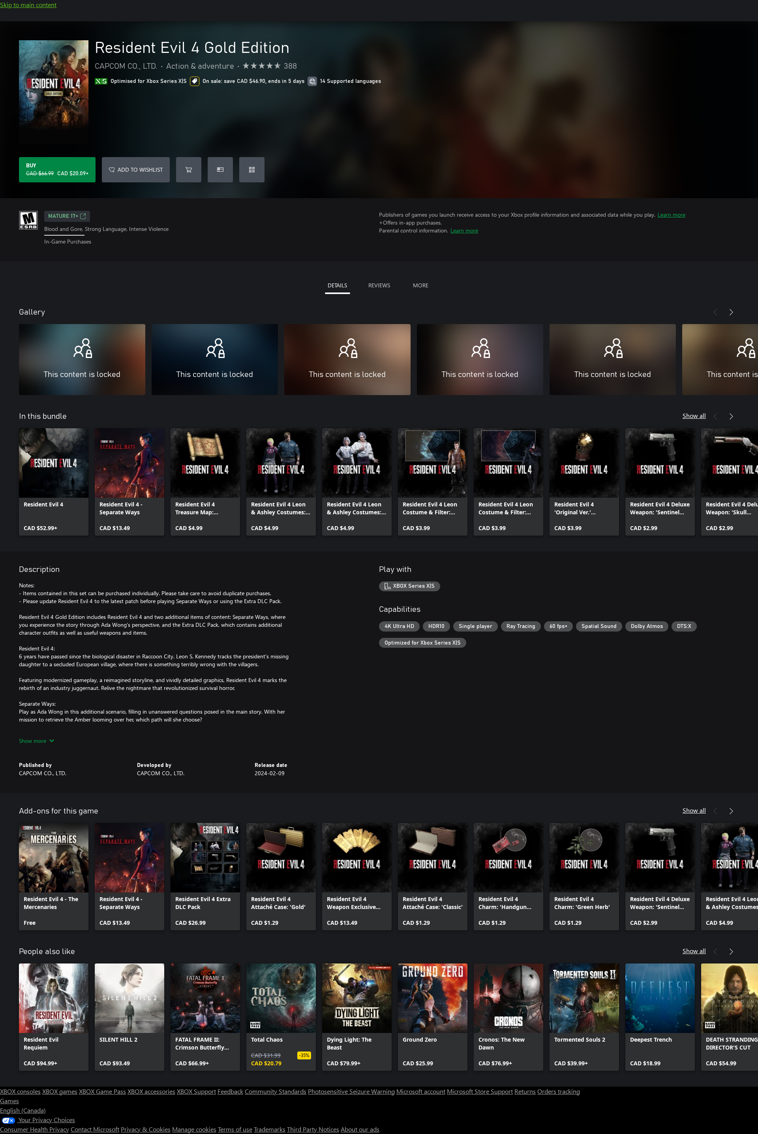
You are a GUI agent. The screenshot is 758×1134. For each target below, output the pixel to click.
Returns (525, 1091)
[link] (53, 482)
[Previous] (715, 312)
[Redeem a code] (252, 169)
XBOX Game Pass (102, 1091)
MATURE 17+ (63, 216)
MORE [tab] (420, 285)
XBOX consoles (20, 1091)
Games (9, 1101)
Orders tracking (558, 1091)
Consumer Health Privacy (34, 1129)
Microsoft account (420, 1091)
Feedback (230, 1091)
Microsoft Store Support (480, 1091)
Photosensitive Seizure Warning (351, 1091)
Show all (694, 415)
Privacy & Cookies (146, 1129)
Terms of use (235, 1129)
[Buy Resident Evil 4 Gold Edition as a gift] (220, 169)
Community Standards (275, 1091)
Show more (32, 740)
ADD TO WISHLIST (140, 169)
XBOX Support (196, 1091)
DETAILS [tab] (337, 285)
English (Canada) (23, 1110)
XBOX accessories (151, 1091)
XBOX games (59, 1091)
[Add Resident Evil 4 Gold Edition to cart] (188, 169)
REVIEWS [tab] (379, 285)
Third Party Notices (313, 1129)
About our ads (360, 1129)
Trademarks (269, 1129)
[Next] (731, 312)
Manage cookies (194, 1129)
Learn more (671, 214)
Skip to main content (28, 4)
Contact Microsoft (95, 1129)
